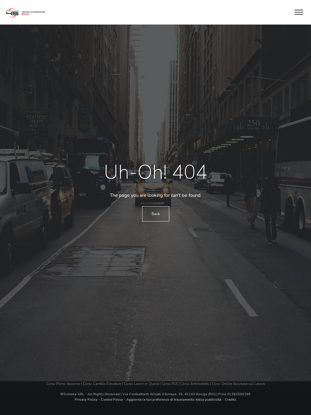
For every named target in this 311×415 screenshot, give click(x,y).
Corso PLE (170, 383)
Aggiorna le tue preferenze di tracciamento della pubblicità (173, 399)
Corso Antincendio (194, 383)
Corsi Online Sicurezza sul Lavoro (238, 383)
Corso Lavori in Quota (141, 383)
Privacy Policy (86, 399)
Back (156, 213)
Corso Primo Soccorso (63, 383)
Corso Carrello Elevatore (102, 383)
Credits (230, 399)
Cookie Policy (112, 399)
